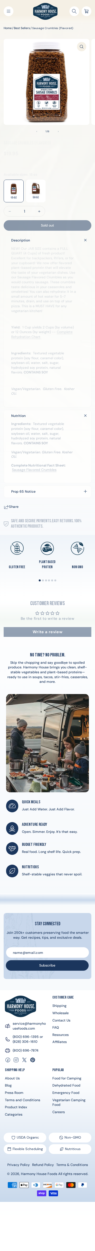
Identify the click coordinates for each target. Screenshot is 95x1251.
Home (8, 28)
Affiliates (59, 1042)
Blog (8, 1085)
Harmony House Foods (39, 1174)
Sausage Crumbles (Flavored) (52, 28)
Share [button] (14, 506)
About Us (12, 1078)
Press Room (14, 1092)
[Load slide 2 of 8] (43, 580)
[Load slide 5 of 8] (52, 580)
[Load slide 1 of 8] (40, 580)
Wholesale (60, 1013)
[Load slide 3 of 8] (46, 580)
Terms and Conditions (22, 1100)
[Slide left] (36, 131)
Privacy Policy (18, 1165)
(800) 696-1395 (26, 1036)
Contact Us (61, 1020)
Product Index (16, 1107)
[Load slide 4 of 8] (49, 580)
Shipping (59, 1005)
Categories (13, 1114)
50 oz (39, 199)
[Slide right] (58, 131)
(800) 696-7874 (25, 1050)
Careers (58, 1112)
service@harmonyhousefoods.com (29, 1026)
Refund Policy (43, 1165)
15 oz (17, 199)
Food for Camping (66, 1078)
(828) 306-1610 (25, 1041)
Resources (60, 1035)
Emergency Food (65, 1092)
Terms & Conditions (72, 1165)
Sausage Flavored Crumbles (34, 470)
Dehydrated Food (66, 1085)
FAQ (55, 1027)
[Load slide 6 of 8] (55, 580)
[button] (8, 11)
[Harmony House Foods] (20, 1006)
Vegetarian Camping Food (69, 1102)
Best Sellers (22, 28)
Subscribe (47, 965)
